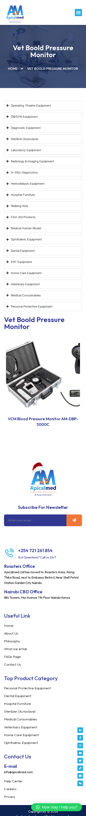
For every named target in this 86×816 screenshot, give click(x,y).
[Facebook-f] (80, 738)
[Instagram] (80, 745)
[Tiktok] (80, 768)
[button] (78, 12)
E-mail (10, 766)
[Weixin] (80, 783)
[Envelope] (80, 776)
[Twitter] (80, 760)
